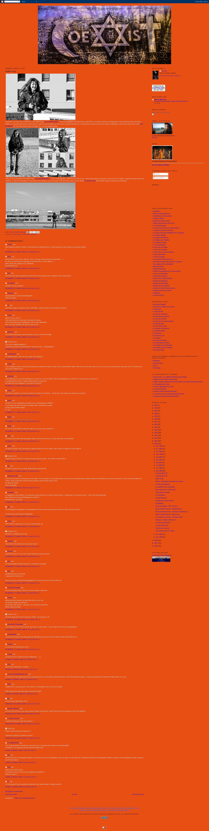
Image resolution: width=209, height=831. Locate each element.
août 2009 (159, 457)
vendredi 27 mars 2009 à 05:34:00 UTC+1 (22, 300)
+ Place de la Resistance (160, 273)
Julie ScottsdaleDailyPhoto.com (17, 674)
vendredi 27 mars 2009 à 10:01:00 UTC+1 (22, 451)
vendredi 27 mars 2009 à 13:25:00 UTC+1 (22, 556)
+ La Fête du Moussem (159, 326)
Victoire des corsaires (162, 528)
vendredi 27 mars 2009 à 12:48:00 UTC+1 (22, 536)
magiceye (10, 293)
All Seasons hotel (90, 181)
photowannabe (11, 634)
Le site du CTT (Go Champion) (161, 555)
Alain (9, 664)
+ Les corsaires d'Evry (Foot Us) (162, 259)
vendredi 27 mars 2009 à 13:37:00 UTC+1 (22, 566)
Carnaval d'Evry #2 (161, 473)
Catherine (10, 376)
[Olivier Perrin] (153, 115)
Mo (8, 698)
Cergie (9, 315)
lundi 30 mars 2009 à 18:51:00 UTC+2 (20, 762)
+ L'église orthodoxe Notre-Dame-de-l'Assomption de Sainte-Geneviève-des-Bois (177, 382)
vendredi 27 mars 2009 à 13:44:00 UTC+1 (22, 583)
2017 (156, 422)
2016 (156, 424)
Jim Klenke (10, 283)
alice (8, 561)
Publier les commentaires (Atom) (24, 798)
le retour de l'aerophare (163, 484)
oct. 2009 (159, 451)
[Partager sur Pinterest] (38, 232)
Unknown (10, 541)
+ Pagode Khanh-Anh (159, 269)
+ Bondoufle (156, 361)
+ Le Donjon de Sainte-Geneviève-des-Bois (165, 396)
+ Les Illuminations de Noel (160, 343)
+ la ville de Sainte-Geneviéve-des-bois (164, 391)
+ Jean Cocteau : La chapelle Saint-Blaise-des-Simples (169, 377)
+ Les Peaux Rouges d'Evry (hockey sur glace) (167, 261)
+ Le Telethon (156, 338)
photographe (32, 234)
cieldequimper (11, 354)
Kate (8, 273)
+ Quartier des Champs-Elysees (162, 278)
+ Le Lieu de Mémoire (159, 245)
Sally (9, 436)
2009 (156, 444)
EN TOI (154, 138)
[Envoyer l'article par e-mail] (27, 232)
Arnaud (9, 654)
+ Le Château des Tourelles (160, 240)
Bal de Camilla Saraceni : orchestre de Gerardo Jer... (172, 511)
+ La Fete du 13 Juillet (159, 319)
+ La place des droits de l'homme (162, 230)
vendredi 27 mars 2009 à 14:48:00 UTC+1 (22, 593)
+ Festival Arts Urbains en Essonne (163, 307)
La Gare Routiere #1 (162, 525)
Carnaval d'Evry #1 (161, 476)
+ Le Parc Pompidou (158, 257)
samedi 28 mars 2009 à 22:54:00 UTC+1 (21, 694)
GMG (9, 256)
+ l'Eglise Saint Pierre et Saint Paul (163, 223)
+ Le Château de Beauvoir (160, 237)
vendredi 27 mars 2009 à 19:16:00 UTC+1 (22, 639)
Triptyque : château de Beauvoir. (166, 520)
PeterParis (10, 492)
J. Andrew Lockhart (13, 718)
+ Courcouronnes (157, 363)
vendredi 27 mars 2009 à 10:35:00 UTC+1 (22, 488)
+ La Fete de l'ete (157, 311)
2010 (156, 441)
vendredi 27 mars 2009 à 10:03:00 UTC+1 (22, 461)
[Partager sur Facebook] (36, 232)
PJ (8, 781)
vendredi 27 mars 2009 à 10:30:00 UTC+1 (22, 471)
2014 (156, 430)
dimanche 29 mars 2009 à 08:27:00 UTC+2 (22, 724)
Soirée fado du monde (162, 492)
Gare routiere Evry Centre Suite (165, 489)
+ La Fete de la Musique (159, 314)
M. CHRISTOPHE (13, 743)
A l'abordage (159, 503)
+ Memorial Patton (158, 266)
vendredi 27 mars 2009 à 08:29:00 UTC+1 (22, 359)
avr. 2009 (159, 468)
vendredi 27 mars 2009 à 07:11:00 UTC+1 (22, 327)
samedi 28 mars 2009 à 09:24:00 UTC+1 (21, 669)
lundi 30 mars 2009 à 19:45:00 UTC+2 (20, 777)
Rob (8, 755)
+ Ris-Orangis (156, 368)
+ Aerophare (156, 211)
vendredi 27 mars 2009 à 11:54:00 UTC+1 (22, 502)
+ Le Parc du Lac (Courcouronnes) (163, 252)
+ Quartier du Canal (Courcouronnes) (163, 288)
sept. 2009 (159, 454)
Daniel (9, 400)
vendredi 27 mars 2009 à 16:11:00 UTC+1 (22, 629)
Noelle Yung (21, 234)
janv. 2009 (159, 537)
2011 (156, 438)
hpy (8, 466)
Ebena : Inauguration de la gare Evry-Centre (169, 481)
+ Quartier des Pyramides (160, 283)
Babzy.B (10, 551)
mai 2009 (159, 465)
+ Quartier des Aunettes (159, 276)
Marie (9, 684)
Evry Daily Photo (104, 9)
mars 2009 (159, 471)
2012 (156, 435)
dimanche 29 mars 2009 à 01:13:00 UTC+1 (22, 704)
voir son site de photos (51, 122)
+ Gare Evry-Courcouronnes (161, 221)
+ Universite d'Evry (158, 295)
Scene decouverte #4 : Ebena (165, 531)
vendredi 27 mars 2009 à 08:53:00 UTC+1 (22, 371)
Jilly (8, 507)
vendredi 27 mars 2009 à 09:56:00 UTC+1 (22, 441)
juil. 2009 (159, 460)
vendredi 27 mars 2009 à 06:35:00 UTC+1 (22, 310)
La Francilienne (160, 495)
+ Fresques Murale (158, 218)
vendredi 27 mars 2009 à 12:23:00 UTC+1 (22, 526)
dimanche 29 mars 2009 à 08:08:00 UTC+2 (22, 714)
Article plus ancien (138, 794)
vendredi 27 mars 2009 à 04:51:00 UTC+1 (22, 288)
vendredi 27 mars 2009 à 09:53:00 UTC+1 (22, 431)
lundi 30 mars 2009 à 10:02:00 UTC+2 (20, 750)
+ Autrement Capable (158, 304)
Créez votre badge (165, 112)
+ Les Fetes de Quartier (159, 340)
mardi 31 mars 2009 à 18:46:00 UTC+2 (21, 787)
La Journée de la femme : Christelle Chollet (169, 517)
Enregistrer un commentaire (14, 791)
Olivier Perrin (155, 112)
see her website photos (42, 178)
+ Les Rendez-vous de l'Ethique (162, 345)
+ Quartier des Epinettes (160, 281)
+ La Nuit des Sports (158, 331)
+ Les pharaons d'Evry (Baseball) (162, 264)
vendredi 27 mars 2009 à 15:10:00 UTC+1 (22, 619)
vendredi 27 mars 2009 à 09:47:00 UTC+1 (22, 412)
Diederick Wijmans (13, 708)
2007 (156, 543)
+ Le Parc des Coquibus (159, 249)
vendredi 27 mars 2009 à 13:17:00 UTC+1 (22, 546)
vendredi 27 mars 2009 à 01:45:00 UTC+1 (22, 252)
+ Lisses (155, 365)
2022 (156, 411)
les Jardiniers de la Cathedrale (165, 487)
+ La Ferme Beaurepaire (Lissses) (163, 386)
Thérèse (10, 598)
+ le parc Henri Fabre (158, 254)
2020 (156, 413)
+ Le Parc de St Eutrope (159, 247)
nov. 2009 (159, 449)
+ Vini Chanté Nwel (158, 350)
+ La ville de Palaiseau (159, 389)
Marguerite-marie (12, 476)
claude (9, 364)
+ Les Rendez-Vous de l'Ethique (162, 347)
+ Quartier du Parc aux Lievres (161, 290)
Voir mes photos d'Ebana (160, 165)
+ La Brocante (156, 309)
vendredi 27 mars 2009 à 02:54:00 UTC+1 (22, 268)
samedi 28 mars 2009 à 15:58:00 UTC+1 (21, 679)
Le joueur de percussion (163, 522)
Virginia (9, 244)
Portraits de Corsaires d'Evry (165, 500)
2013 (156, 433)
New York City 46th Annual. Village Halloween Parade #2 (171, 101)
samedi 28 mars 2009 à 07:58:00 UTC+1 (21, 659)
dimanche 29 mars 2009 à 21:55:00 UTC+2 (22, 738)
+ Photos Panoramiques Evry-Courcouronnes (166, 271)
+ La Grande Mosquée (159, 225)
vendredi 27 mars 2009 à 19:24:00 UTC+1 (22, 649)
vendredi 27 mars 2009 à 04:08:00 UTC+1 (22, 278)
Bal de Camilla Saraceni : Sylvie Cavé (168, 514)
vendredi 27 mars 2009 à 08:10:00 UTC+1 (22, 349)
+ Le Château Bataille (159, 235)
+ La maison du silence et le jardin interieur (165, 228)
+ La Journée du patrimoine (160, 328)
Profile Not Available (13, 587)
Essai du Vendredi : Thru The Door (166, 506)
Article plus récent (11, 794)
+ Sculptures (156, 293)
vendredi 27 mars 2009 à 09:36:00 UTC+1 (22, 396)
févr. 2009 (159, 534)
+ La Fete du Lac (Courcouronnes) (163, 321)
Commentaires (159, 177)
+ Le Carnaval (156, 333)
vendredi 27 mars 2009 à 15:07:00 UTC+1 (22, 609)
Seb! (8, 767)
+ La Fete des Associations (160, 316)
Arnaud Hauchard (161, 498)
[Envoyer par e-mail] (30, 232)
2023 (156, 408)
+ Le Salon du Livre (158, 335)
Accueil (74, 794)
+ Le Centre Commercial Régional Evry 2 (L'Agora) (168, 233)
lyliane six (10, 332)
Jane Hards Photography (15, 624)
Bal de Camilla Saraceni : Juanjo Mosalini (169, 509)
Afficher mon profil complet (170, 75)
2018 (156, 419)
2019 (156, 416)
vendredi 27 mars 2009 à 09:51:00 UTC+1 (22, 421)
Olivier (9, 390)
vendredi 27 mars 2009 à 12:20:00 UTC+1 (22, 516)
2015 (156, 427)
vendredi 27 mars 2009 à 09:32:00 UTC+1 (22, 386)
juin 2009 (159, 462)
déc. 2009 (159, 446)
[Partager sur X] (34, 232)
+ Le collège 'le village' (159, 242)
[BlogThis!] (32, 232)
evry (14, 234)
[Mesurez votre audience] (104, 829)
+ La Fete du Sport (158, 323)
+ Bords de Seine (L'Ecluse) (161, 213)
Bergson (10, 644)
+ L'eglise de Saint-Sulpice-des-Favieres (164, 379)
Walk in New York (160, 99)
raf (8, 305)
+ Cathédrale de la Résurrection (162, 216)
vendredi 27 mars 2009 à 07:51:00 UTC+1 (22, 337)
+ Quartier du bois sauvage (160, 286)
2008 (156, 540)
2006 (156, 546)
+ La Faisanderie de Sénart (160, 384)
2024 (156, 405)
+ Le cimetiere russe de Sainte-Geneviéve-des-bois (168, 394)
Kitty (8, 571)
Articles (157, 174)
